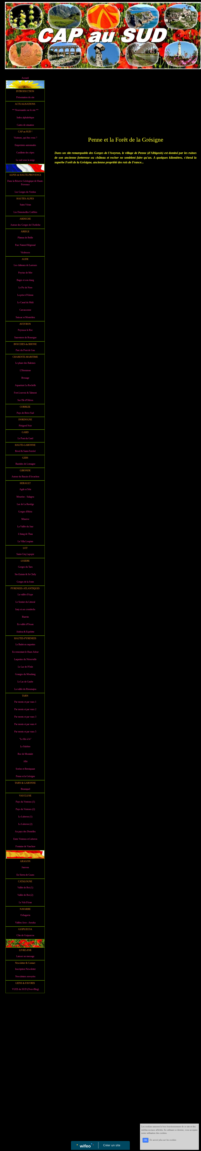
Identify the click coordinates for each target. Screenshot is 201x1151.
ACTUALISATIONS (25, 104)
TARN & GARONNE (25, 783)
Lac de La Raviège (25, 504)
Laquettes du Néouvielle (25, 659)
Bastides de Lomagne (25, 463)
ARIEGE (25, 231)
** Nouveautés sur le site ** (25, 110)
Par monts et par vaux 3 (25, 716)
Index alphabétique (25, 117)
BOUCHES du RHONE (25, 344)
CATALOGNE (25, 881)
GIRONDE (25, 470)
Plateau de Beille (25, 237)
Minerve (25, 519)
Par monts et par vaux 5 (25, 731)
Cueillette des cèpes (25, 152)
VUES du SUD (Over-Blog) (25, 989)
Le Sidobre (25, 746)
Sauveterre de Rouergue (25, 337)
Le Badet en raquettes (25, 644)
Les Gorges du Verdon (25, 192)
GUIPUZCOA (25, 929)
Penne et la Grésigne (25, 776)
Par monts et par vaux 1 (25, 701)
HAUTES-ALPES (25, 198)
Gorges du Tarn (25, 567)
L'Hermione (25, 370)
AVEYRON (25, 324)
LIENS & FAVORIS (25, 983)
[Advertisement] (25, 1073)
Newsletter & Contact (25, 963)
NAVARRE (25, 909)
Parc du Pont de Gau (25, 350)
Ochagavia (25, 915)
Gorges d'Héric (25, 511)
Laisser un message (25, 956)
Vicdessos (25, 252)
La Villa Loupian (25, 541)
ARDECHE (25, 218)
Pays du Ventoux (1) (25, 801)
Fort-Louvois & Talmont (25, 392)
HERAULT (25, 483)
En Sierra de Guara (25, 874)
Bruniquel (25, 789)
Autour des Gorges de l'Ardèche (25, 225)
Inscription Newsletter (25, 969)
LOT (25, 548)
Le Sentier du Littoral (25, 602)
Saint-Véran (25, 204)
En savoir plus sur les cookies (163, 1140)
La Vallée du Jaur (25, 526)
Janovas (25, 867)
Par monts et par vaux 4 (25, 724)
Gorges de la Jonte (25, 581)
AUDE (25, 259)
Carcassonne (25, 310)
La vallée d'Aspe (25, 594)
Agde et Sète (25, 489)
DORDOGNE (25, 419)
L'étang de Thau (25, 534)
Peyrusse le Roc (25, 330)
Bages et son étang (25, 280)
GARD (25, 432)
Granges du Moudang (25, 674)
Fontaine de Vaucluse (25, 846)
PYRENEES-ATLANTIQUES (25, 588)
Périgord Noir (25, 425)
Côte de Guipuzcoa (25, 935)
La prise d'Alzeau (25, 295)
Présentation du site (25, 97)
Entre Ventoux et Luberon (25, 839)
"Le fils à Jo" (25, 739)
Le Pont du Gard (25, 438)
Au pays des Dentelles (25, 831)
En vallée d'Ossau (25, 624)
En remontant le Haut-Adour (25, 652)
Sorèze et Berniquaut (25, 768)
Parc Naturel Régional (25, 245)
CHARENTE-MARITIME (25, 357)
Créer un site (111, 1145)
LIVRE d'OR (25, 950)
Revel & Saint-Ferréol (25, 451)
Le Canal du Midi (25, 302)
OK (145, 1140)
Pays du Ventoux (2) (25, 809)
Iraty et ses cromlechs (25, 609)
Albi (25, 761)
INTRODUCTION (25, 91)
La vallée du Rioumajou (25, 689)
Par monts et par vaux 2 (25, 709)
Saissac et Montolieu (25, 317)
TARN (25, 695)
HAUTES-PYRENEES (25, 638)
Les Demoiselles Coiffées (25, 212)
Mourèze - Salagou (25, 496)
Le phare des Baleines (25, 363)
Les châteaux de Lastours (25, 265)
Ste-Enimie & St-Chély (25, 574)
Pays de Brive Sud (25, 413)
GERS (25, 457)
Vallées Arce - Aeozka (25, 922)
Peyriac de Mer (25, 272)
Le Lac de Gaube (25, 681)
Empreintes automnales (25, 145)
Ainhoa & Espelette (25, 631)
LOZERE (25, 560)
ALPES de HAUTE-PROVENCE (25, 175)
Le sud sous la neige (25, 160)
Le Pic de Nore (25, 287)
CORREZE (25, 406)
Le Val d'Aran (25, 902)
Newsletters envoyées (25, 976)
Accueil (25, 78)
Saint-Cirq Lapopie (25, 554)
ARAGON (25, 861)
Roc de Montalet (25, 754)
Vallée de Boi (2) (25, 895)
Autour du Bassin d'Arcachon (25, 476)
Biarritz (25, 616)
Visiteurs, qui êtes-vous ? (25, 137)
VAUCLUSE (25, 795)
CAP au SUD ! (25, 131)
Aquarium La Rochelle (25, 385)
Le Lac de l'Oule (25, 666)
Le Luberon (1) (25, 816)
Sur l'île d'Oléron (25, 400)
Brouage (25, 377)
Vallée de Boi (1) (25, 887)
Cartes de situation (25, 125)
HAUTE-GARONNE (25, 445)
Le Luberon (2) (25, 824)
